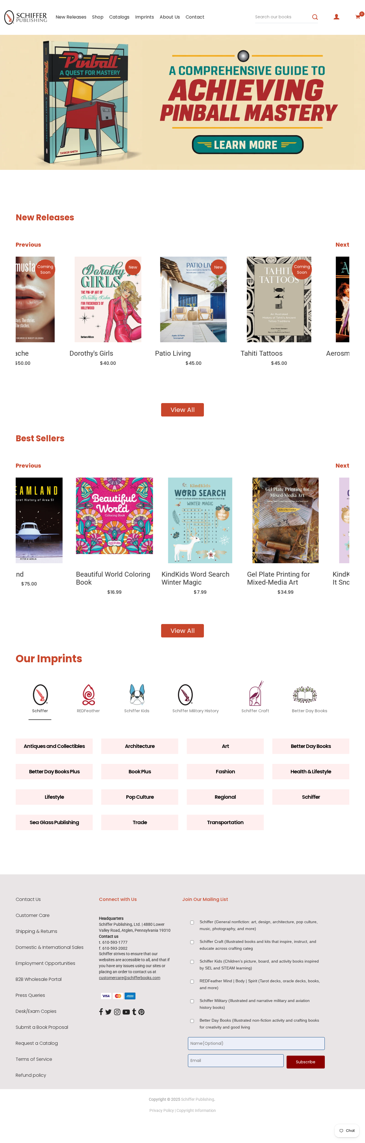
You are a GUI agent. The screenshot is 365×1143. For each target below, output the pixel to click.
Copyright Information (196, 1110)
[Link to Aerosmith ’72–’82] (310, 299)
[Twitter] (108, 1012)
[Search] (315, 17)
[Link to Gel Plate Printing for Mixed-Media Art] (225, 520)
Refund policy (31, 1075)
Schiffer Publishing (197, 1099)
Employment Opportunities (45, 963)
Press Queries (30, 995)
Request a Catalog (37, 1043)
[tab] (10, 153)
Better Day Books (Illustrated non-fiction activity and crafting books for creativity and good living (259, 1023)
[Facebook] (101, 1012)
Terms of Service (34, 1059)
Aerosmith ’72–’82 (300, 353)
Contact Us (28, 899)
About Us (170, 17)
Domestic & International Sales (50, 947)
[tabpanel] (182, 102)
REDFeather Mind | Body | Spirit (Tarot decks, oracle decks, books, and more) (260, 984)
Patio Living (119, 353)
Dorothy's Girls (37, 353)
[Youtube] (126, 1012)
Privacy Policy (161, 1110)
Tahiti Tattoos (208, 353)
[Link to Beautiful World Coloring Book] (54, 520)
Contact (195, 17)
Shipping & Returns (36, 931)
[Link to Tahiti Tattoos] (225, 299)
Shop (98, 17)
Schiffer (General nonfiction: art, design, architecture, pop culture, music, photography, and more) (259, 925)
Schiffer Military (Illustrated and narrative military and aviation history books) (255, 1004)
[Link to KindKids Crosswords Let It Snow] (310, 520)
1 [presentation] (12, 152)
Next (342, 244)
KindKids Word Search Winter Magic (135, 578)
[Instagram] (117, 1012)
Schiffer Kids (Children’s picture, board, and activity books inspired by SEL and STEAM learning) (259, 964)
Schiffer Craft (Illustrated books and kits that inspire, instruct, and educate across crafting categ (258, 945)
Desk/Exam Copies (36, 1011)
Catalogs (119, 17)
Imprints (144, 17)
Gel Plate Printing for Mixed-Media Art (218, 578)
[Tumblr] (134, 1012)
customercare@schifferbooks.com (129, 977)
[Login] (336, 17)
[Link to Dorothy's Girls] (54, 299)
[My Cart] (358, 17)
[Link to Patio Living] (139, 299)
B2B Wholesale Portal (39, 979)
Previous (28, 244)
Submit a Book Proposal (42, 1027)
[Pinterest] (141, 1012)
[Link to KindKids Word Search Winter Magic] (139, 520)
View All (183, 409)
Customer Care (33, 915)
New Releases (71, 17)
